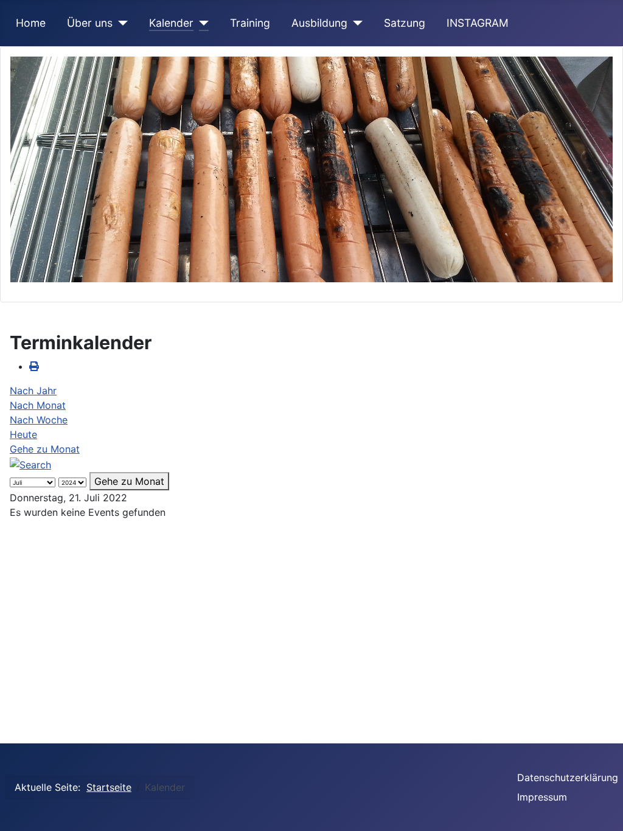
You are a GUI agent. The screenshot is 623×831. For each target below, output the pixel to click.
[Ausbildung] (355, 23)
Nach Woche (39, 420)
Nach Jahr (33, 390)
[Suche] (30, 463)
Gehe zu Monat (45, 449)
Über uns (90, 22)
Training (250, 22)
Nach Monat (38, 405)
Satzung (404, 22)
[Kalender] (201, 23)
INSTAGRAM (478, 22)
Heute (23, 434)
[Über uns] (120, 23)
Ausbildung (319, 22)
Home (31, 22)
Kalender (171, 22)
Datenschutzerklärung (567, 777)
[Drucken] (34, 366)
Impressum (542, 797)
